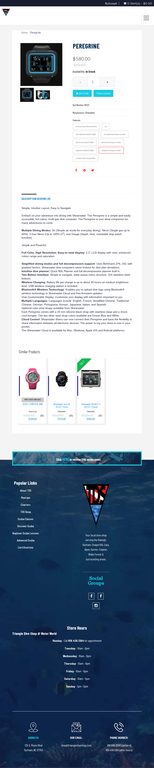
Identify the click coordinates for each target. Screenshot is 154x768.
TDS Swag (25, 511)
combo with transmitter (85, 158)
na (106, 126)
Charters (25, 504)
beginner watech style (85, 150)
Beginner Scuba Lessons (25, 533)
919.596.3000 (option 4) (119, 745)
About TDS (25, 490)
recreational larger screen (114, 134)
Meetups (25, 497)
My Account (111, 3)
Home (25, 32)
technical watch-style (85, 142)
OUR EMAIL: (76, 737)
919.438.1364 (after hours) (119, 750)
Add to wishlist (104, 93)
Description (29, 198)
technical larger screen (111, 142)
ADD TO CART (84, 93)
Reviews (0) (43, 198)
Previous (21, 77)
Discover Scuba (25, 526)
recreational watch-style (86, 134)
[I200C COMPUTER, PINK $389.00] (32, 361)
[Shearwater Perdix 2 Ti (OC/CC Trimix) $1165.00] (90, 361)
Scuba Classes (25, 519)
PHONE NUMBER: (119, 737)
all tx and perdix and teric (86, 126)
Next (62, 77)
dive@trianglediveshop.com (76, 745)
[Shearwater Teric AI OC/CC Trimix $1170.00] (61, 361)
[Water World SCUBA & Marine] (6, 12)
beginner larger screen (111, 150)
